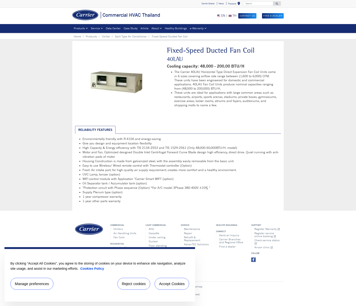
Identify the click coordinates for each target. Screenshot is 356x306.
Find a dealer (227, 246)
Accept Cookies (172, 284)
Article (145, 28)
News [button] (221, 3)
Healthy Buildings (176, 28)
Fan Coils (119, 237)
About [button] (155, 28)
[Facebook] (253, 259)
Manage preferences (32, 284)
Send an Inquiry (229, 235)
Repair (188, 233)
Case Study (131, 28)
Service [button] (95, 28)
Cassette (154, 233)
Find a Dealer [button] (272, 15)
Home (77, 36)
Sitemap (197, 286)
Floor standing (158, 245)
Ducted (153, 241)
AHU (151, 228)
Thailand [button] (235, 4)
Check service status (267, 242)
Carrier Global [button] (208, 3)
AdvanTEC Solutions (196, 244)
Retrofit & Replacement (192, 239)
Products (91, 36)
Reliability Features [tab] (95, 130)
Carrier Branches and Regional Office (231, 241)
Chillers (118, 228)
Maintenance (192, 228)
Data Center (113, 28)
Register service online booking (265, 235)
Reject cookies (134, 284)
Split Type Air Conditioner (131, 36)
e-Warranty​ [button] (197, 28)
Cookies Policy (92, 268)
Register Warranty (267, 228)
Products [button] (79, 28)
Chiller (106, 36)
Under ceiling (157, 237)
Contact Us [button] (247, 15)
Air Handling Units (124, 233)
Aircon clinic (263, 247)
